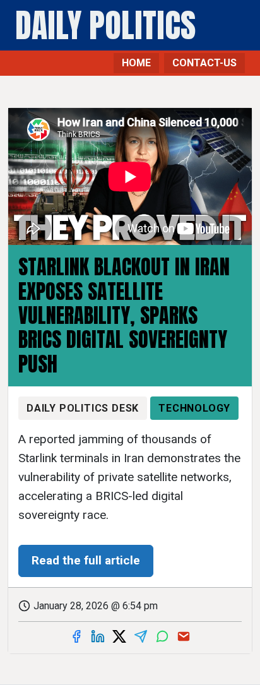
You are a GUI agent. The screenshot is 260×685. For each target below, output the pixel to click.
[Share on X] (119, 636)
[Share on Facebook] (76, 636)
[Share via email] (184, 636)
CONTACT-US (204, 63)
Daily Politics (105, 26)
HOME (136, 63)
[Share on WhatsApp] (162, 636)
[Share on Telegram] (141, 636)
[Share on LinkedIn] (98, 636)
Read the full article (86, 560)
